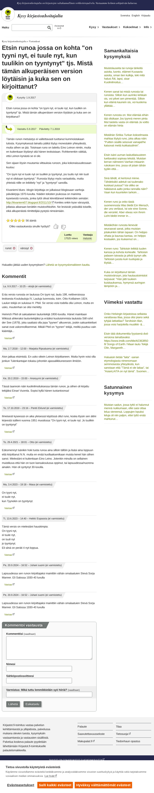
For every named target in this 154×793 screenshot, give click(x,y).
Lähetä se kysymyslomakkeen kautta (67, 264)
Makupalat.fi (85, 741)
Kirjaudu (145, 15)
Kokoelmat (130, 27)
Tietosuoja (122, 733)
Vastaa (8, 338)
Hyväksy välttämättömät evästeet (103, 785)
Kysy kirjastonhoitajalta (14, 41)
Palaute (82, 726)
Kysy (92, 27)
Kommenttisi (14, 633)
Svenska (125, 15)
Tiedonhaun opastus (128, 741)
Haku (5, 27)
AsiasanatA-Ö (59, 27)
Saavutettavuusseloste (91, 733)
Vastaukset (109, 27)
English (136, 15)
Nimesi (10, 664)
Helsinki (87, 238)
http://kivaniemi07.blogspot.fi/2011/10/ (28, 202)
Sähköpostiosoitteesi (20, 675)
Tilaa (119, 726)
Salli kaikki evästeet (55, 785)
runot (8, 248)
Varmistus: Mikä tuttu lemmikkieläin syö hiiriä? (36, 689)
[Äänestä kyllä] (56, 226)
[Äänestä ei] (63, 227)
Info (146, 27)
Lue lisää (49, 776)
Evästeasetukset (20, 785)
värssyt (24, 248)
